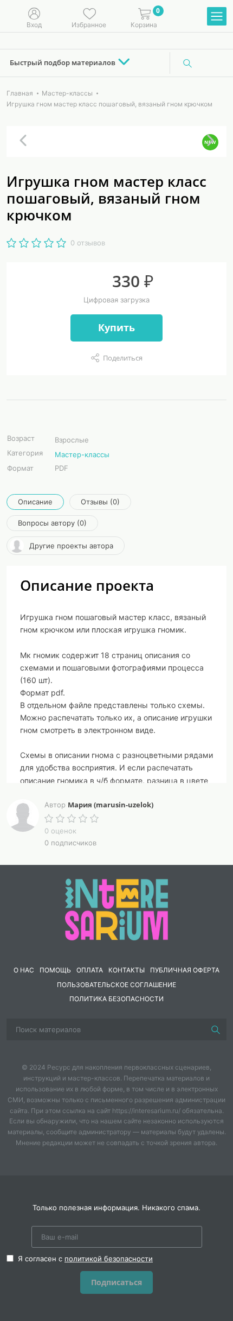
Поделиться (123, 358)
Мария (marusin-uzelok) (110, 805)
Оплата (89, 970)
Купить (116, 327)
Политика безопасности (116, 999)
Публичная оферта (184, 970)
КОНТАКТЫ (126, 970)
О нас (24, 970)
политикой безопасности (108, 1258)
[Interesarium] (116, 908)
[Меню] (216, 17)
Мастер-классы (82, 454)
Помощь (55, 970)
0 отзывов (87, 242)
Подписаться (116, 1282)
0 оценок (60, 830)
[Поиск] (187, 63)
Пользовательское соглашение (116, 985)
